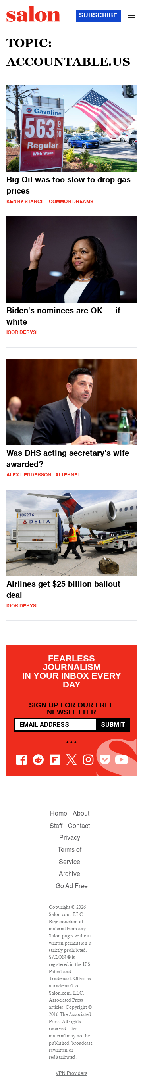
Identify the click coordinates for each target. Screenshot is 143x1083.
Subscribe (98, 16)
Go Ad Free (72, 886)
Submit (113, 724)
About (81, 814)
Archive (69, 874)
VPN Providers (71, 1073)
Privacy (69, 838)
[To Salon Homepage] (33, 14)
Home (58, 814)
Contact (79, 826)
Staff (56, 826)
